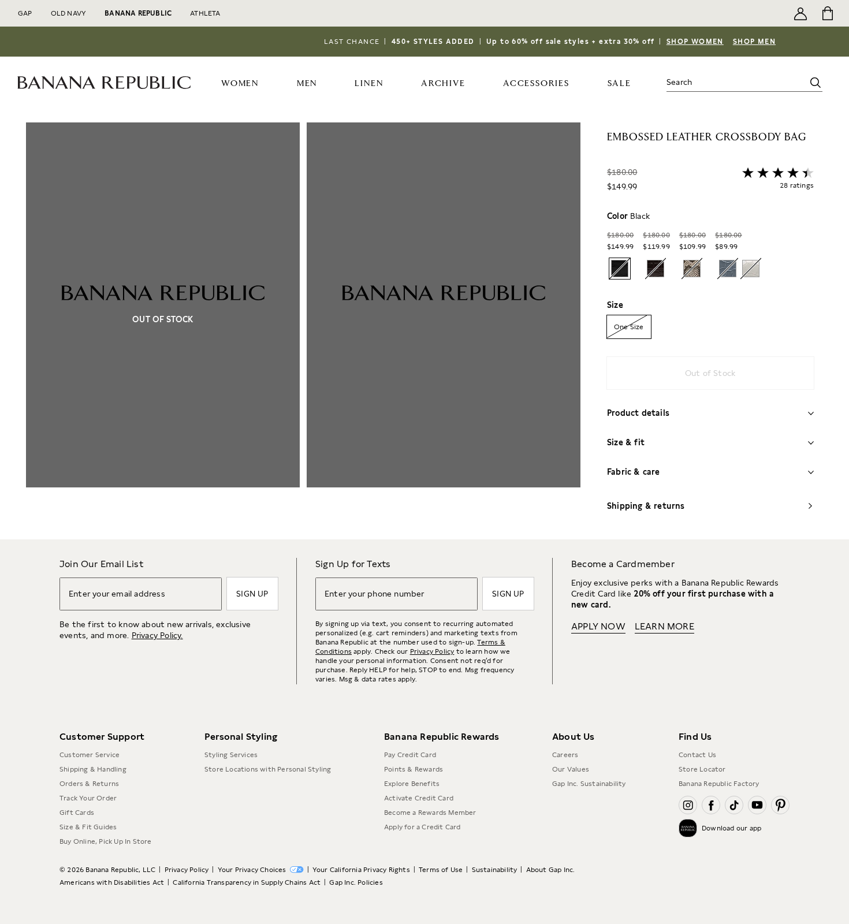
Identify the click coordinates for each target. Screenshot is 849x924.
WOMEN (240, 83)
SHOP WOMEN (695, 42)
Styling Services (231, 755)
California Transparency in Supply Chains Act (247, 882)
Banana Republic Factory (719, 784)
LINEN (369, 83)
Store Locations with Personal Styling (267, 769)
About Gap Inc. (550, 870)
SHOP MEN (754, 42)
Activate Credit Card (418, 798)
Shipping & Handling (92, 769)
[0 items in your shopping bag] (827, 13)
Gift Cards (76, 812)
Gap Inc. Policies (355, 882)
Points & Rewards (413, 769)
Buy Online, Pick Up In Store (105, 841)
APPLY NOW (598, 626)
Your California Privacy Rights (361, 870)
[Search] (815, 83)
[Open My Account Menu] (800, 13)
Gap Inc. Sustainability (589, 784)
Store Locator (702, 769)
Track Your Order (88, 798)
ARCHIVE (443, 83)
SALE (619, 83)
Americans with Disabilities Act (111, 882)
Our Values (570, 769)
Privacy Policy (432, 651)
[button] (303, 330)
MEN (307, 83)
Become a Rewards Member (430, 812)
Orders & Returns (89, 784)
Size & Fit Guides (88, 827)
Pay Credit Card (410, 755)
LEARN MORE (664, 626)
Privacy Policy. (157, 635)
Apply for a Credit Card (422, 827)
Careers (565, 755)
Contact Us (697, 755)
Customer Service (89, 755)
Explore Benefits (412, 784)
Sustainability (494, 870)
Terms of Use (441, 870)
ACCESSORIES (536, 83)
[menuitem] (240, 83)
